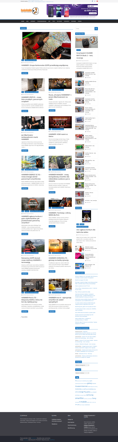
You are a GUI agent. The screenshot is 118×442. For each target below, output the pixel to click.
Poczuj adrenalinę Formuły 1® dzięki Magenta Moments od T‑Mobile (90, 256)
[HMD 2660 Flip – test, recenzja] (79, 162)
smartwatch (90, 398)
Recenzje (73, 21)
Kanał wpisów (71, 422)
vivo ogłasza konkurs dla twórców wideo (85, 231)
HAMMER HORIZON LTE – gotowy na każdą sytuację (59, 259)
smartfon (79, 398)
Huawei (78, 386)
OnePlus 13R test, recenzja (89, 193)
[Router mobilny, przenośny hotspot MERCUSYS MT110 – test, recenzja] (79, 138)
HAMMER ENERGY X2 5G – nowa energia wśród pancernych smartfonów (31, 176)
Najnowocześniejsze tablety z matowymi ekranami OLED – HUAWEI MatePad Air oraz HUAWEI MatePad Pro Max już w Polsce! (85, 295)
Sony (94, 398)
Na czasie (59, 21)
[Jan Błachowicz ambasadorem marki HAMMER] (33, 122)
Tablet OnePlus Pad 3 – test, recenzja (90, 118)
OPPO (76, 392)
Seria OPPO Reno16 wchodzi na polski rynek (85, 312)
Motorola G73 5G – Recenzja (85, 353)
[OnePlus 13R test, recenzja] (79, 194)
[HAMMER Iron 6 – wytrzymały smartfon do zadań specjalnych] (60, 285)
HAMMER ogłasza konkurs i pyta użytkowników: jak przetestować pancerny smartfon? (31, 219)
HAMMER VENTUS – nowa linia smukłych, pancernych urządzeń (31, 99)
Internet (33, 21)
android (84, 380)
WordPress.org (71, 428)
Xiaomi (81, 404)
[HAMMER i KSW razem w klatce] (60, 122)
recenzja (81, 395)
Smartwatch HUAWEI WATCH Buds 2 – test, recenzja (84, 55)
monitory (95, 386)
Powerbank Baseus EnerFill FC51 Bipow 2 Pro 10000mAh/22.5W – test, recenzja (91, 127)
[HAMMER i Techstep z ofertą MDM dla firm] (60, 202)
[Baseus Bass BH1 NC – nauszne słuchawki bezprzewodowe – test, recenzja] (79, 92)
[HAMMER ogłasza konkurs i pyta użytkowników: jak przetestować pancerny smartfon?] (33, 204)
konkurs (89, 386)
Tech (53, 21)
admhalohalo (31, 62)
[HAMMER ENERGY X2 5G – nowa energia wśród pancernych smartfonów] (33, 162)
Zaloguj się (70, 419)
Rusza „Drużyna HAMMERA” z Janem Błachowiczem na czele (60, 97)
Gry (49, 21)
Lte (93, 386)
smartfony (86, 398)
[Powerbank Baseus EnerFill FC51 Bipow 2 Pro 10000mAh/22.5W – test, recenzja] (79, 128)
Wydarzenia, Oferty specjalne (30, 60)
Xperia (83, 404)
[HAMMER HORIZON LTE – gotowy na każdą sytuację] (60, 245)
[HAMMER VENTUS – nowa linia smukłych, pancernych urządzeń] (33, 84)
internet (84, 386)
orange (81, 392)
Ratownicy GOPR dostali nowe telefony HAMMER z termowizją (31, 260)
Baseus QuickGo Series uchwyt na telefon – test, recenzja (90, 176)
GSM (27, 21)
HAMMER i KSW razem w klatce (58, 135)
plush (92, 392)
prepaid (94, 392)
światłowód (87, 404)
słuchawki (77, 402)
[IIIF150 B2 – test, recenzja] (79, 201)
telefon (90, 402)
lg (91, 386)
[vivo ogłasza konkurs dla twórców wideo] (86, 216)
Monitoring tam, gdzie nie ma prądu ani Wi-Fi (85, 306)
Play (85, 392)
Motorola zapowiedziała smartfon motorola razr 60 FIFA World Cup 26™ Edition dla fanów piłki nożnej (85, 333)
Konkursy (66, 21)
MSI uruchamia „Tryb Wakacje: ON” (90, 265)
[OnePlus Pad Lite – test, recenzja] (79, 155)
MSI (82, 389)
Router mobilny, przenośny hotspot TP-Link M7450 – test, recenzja (90, 110)
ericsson (85, 383)
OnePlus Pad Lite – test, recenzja (90, 153)
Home (22, 21)
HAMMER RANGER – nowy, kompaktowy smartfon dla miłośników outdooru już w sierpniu (59, 177)
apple (91, 380)
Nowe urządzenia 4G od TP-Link (35, 1)
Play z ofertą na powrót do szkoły (82, 292)
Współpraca (54, 424)
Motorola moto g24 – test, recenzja (87, 344)
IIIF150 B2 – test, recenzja (91, 200)
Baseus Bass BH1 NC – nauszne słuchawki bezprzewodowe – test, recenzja (90, 91)
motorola (78, 389)
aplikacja (87, 380)
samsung (89, 395)
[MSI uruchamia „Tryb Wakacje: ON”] (79, 266)
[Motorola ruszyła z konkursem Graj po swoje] (79, 248)
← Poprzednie (23, 317)
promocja (77, 395)
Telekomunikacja (41, 21)
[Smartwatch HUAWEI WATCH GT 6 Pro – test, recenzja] (79, 75)
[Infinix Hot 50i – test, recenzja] (79, 147)
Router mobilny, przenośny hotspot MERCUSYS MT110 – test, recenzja (90, 137)
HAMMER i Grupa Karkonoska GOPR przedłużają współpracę (44, 65)
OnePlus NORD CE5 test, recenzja (90, 82)
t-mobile (83, 401)
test (95, 402)
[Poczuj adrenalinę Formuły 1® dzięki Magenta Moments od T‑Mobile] (79, 257)
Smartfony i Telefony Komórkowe (31, 92)
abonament (79, 380)
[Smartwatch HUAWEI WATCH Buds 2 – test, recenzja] (86, 42)
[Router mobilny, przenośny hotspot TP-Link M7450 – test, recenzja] (79, 111)
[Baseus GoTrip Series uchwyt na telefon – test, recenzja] (79, 186)
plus (88, 392)
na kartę (90, 389)
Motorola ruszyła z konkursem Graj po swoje (91, 247)
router (84, 395)
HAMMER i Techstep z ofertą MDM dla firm (60, 214)
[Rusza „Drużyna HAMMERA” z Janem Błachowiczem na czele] (60, 83)
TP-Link (77, 404)
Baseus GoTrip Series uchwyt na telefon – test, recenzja (90, 185)
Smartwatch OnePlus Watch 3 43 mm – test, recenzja (90, 100)
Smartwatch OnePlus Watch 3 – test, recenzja (90, 168)
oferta (94, 389)
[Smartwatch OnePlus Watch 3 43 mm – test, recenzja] (79, 101)
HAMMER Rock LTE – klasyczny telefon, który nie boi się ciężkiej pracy (31, 299)
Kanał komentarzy (72, 425)
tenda (93, 402)
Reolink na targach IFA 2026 (81, 280)
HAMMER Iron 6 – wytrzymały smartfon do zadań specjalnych (60, 299)
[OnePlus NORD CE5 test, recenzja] (79, 83)
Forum (79, 21)
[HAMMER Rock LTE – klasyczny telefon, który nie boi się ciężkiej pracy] (33, 285)
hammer (94, 383)
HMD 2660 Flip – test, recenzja (90, 161)
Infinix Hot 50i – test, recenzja (90, 146)
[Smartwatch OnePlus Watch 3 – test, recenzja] (79, 169)
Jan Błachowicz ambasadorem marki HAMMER (29, 137)
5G (76, 381)
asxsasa (77, 344)
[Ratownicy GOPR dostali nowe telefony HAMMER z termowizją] (33, 245)
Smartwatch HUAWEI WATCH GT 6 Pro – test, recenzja (90, 74)
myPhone (85, 389)
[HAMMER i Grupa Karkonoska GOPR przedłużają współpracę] (46, 45)
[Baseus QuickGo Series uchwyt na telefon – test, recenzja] (79, 178)
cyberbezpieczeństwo (79, 383)
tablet (88, 402)
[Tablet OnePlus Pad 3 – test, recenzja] (79, 119)
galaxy (89, 383)
